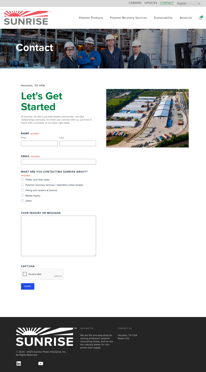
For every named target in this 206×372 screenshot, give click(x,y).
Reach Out (123, 338)
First (23, 137)
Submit (27, 286)
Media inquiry (33, 195)
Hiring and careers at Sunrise (41, 190)
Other (29, 200)
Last (61, 137)
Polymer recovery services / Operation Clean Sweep (54, 184)
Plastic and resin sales (37, 179)
